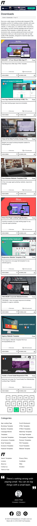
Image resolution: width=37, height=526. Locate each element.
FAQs (20, 464)
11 (10, 410)
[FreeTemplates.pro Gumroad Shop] (25, 513)
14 (29, 410)
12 (16, 410)
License (3, 461)
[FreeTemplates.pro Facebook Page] (11, 513)
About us (3, 464)
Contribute (22, 461)
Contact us (4, 467)
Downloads (9, 17)
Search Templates (6, 458)
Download (22, 75)
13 (23, 410)
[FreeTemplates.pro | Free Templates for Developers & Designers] (18, 455)
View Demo (5, 75)
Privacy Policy (23, 458)
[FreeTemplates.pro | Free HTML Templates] (3, 2)
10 (31, 404)
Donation (21, 467)
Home (4, 17)
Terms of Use (5, 469)
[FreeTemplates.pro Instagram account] (18, 513)
